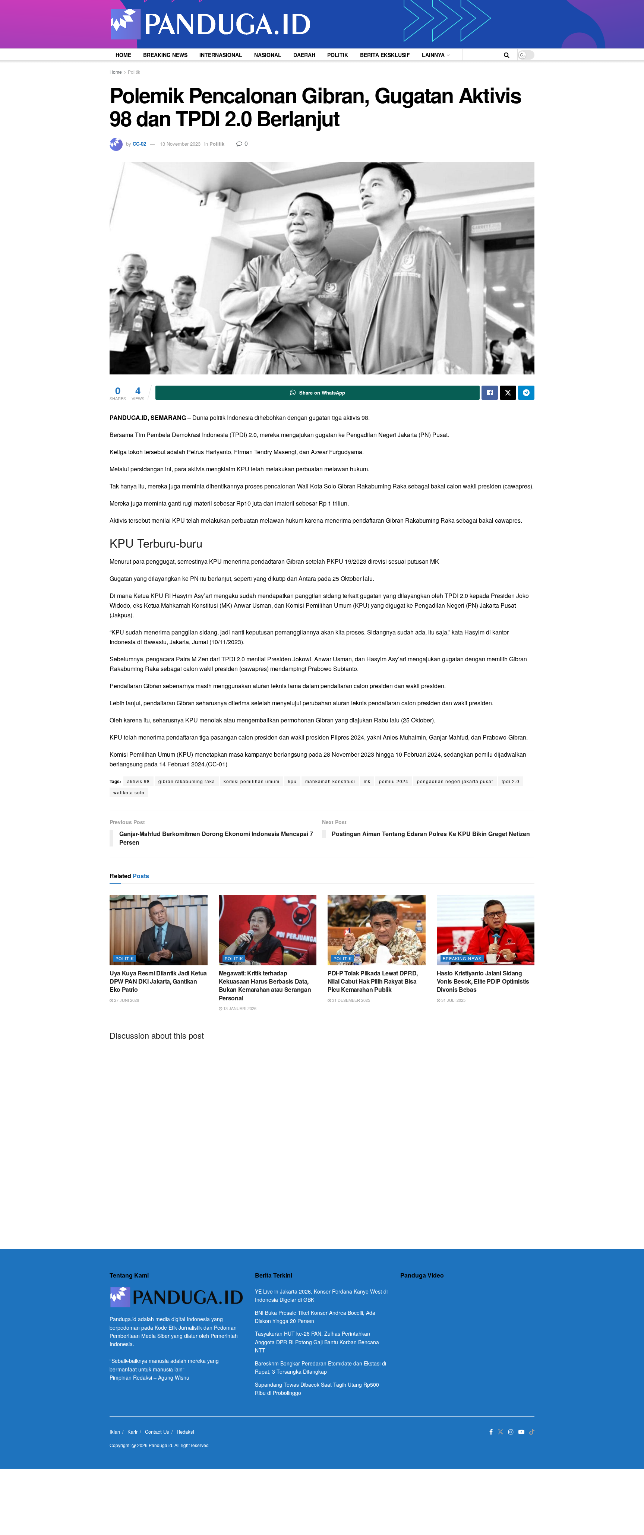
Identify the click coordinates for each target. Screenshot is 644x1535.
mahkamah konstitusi (330, 781)
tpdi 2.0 (511, 781)
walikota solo (129, 792)
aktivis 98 (138, 781)
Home (123, 54)
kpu (292, 781)
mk (367, 781)
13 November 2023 (180, 143)
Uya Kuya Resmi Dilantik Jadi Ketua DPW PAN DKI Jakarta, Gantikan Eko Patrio (158, 981)
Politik (337, 54)
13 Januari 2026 (239, 1008)
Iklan (115, 1431)
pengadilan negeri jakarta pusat (455, 781)
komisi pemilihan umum (252, 781)
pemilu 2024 (393, 781)
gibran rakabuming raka (186, 781)
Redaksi (185, 1431)
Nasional (267, 54)
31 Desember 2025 (350, 1000)
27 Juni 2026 (126, 1000)
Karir (132, 1431)
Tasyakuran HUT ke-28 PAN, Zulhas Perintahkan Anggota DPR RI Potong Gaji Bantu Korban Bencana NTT (317, 1342)
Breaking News (165, 54)
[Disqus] (322, 1138)
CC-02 (139, 143)
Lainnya (433, 54)
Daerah (304, 54)
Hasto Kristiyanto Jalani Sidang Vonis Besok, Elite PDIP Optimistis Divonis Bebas (483, 981)
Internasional (220, 54)
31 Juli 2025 (452, 1000)
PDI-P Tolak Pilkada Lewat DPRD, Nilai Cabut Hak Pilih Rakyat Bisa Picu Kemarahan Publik (373, 981)
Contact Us (157, 1431)
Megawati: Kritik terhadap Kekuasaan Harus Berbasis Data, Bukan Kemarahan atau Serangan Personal (265, 985)
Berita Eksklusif (385, 54)
